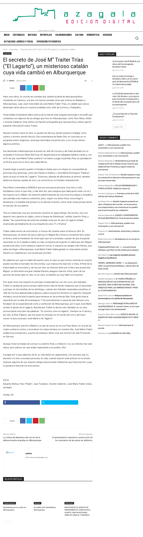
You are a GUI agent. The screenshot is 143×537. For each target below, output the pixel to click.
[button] (137, 38)
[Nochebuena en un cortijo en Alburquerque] (17, 494)
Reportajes (13, 49)
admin (11, 80)
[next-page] (9, 522)
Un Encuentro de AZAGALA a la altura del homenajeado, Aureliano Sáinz (126, 64)
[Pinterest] (35, 88)
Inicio (5, 49)
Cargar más (118, 127)
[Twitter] (29, 88)
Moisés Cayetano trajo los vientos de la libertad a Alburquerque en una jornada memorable (119, 177)
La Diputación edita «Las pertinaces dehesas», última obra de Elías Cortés (118, 266)
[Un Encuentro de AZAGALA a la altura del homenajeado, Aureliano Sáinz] (104, 64)
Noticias (37, 503)
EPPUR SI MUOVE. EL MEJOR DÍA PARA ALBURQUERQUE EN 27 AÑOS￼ (118, 317)
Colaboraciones (9, 503)
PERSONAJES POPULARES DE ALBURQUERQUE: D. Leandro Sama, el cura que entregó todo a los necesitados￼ (118, 306)
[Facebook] (23, 88)
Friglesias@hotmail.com (108, 247)
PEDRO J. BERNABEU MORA (109, 263)
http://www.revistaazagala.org (36, 457)
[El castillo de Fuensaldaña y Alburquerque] (48, 494)
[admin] (5, 80)
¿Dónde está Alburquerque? (125, 273)
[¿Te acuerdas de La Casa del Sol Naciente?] (104, 117)
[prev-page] (5, 522)
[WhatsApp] (42, 88)
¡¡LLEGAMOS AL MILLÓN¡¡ (119, 333)
